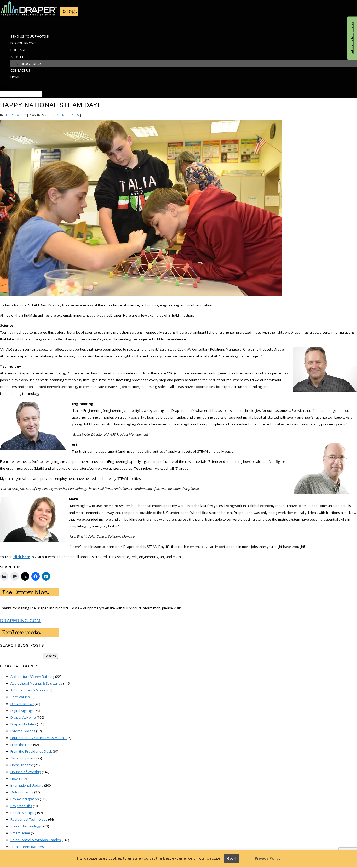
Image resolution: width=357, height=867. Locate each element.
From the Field (21, 744)
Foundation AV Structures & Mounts (38, 737)
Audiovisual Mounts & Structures (36, 683)
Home (15, 77)
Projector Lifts (21, 805)
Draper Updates (65, 115)
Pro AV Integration (24, 799)
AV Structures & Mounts (29, 690)
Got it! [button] (231, 858)
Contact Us (20, 70)
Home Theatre (21, 765)
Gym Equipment (23, 758)
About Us (18, 56)
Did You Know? (22, 703)
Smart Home (20, 833)
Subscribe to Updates (352, 38)
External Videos (22, 731)
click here (21, 556)
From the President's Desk (31, 751)
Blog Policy (31, 63)
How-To (16, 778)
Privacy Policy (268, 858)
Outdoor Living (21, 792)
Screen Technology (25, 826)
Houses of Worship (25, 771)
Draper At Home (23, 717)
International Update (26, 785)
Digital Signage (22, 710)
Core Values (20, 697)
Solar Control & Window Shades (35, 839)
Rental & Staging (23, 812)
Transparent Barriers (27, 846)
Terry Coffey (15, 115)
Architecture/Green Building (32, 676)
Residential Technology (28, 819)
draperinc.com (20, 620)
